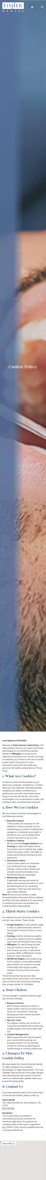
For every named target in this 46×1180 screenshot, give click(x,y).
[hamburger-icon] (32, 7)
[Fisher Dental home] (13, 7)
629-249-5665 (8, 1108)
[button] (42, 7)
